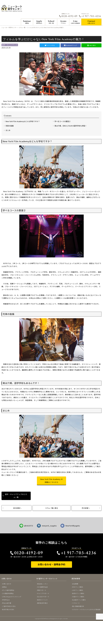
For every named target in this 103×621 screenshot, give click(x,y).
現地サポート (41, 590)
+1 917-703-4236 (91, 16)
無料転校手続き (42, 603)
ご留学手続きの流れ (9, 606)
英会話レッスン (42, 584)
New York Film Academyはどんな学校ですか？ (23, 121)
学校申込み (39, 22)
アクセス (63, 22)
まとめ (8, 130)
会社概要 (75, 584)
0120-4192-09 (69, 16)
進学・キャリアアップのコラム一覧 (16, 495)
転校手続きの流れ (8, 609)
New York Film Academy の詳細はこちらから (51, 480)
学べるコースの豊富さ (63, 121)
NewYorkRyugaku (72, 525)
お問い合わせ (91, 22)
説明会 (27, 22)
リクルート (76, 603)
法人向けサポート (43, 597)
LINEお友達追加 (75, 22)
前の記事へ (17, 508)
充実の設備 (10, 126)
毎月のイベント (42, 600)
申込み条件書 (6, 603)
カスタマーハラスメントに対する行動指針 (86, 609)
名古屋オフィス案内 (79, 600)
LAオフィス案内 (77, 590)
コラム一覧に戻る (51, 508)
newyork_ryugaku (49, 525)
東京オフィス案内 (78, 593)
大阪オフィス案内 (78, 597)
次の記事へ (86, 508)
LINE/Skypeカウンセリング (11, 597)
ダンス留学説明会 (8, 590)
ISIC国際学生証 (42, 587)
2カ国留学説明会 (8, 593)
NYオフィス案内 (77, 587)
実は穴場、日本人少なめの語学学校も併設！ (71, 126)
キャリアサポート (43, 593)
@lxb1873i (28, 525)
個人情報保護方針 (78, 606)
